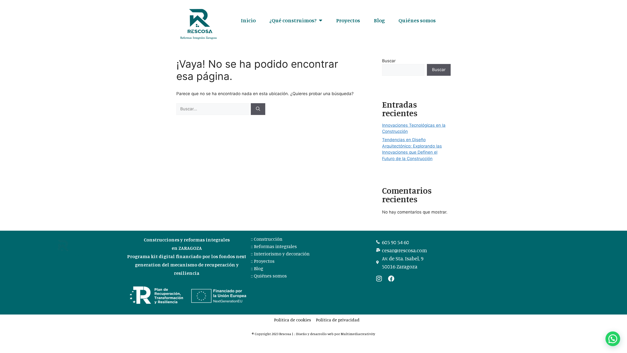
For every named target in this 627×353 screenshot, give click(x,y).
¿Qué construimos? (292, 20)
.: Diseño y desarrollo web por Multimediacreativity (334, 334)
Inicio (248, 20)
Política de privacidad (338, 319)
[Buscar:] (213, 108)
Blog (379, 20)
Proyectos (348, 20)
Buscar (389, 60)
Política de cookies (292, 319)
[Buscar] (258, 109)
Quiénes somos (417, 20)
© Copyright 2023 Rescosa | (273, 334)
